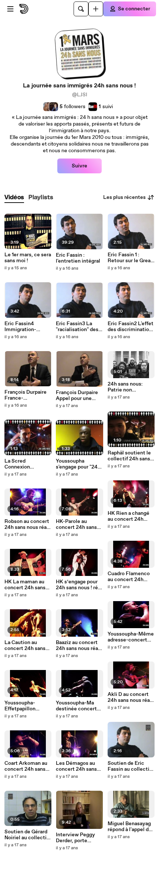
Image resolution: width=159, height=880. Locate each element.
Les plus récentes (124, 197)
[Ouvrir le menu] (10, 8)
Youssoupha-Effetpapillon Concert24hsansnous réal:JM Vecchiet (27, 706)
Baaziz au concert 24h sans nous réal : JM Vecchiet (79, 645)
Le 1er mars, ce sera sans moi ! (27, 258)
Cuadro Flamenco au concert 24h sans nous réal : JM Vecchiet (130, 577)
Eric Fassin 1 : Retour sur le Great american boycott (130, 258)
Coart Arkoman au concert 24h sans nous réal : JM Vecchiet (25, 766)
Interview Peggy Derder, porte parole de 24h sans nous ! (78, 838)
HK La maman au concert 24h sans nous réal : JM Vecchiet (24, 585)
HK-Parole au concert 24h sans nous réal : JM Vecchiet (76, 524)
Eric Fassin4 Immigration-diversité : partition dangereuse (27, 327)
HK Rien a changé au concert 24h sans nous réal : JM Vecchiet (130, 516)
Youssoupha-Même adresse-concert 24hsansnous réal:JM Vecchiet (131, 637)
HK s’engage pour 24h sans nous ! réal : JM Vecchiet (79, 585)
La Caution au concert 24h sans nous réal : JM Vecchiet (24, 645)
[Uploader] (95, 8)
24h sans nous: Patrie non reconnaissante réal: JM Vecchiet (128, 387)
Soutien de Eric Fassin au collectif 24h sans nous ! (129, 766)
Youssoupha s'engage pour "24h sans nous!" (78, 464)
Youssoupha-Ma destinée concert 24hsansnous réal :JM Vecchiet (76, 706)
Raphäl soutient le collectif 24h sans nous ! (129, 456)
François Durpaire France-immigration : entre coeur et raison (27, 395)
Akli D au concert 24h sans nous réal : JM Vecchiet (131, 697)
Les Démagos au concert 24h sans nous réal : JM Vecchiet (76, 766)
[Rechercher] (81, 8)
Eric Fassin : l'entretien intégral (78, 258)
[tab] (14, 197)
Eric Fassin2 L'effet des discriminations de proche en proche (131, 327)
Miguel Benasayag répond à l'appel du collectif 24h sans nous (130, 827)
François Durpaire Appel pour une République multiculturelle (77, 395)
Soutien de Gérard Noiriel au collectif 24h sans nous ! (26, 835)
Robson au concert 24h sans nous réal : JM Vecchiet (27, 524)
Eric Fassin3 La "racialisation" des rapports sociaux (77, 327)
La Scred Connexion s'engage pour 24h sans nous (25, 464)
